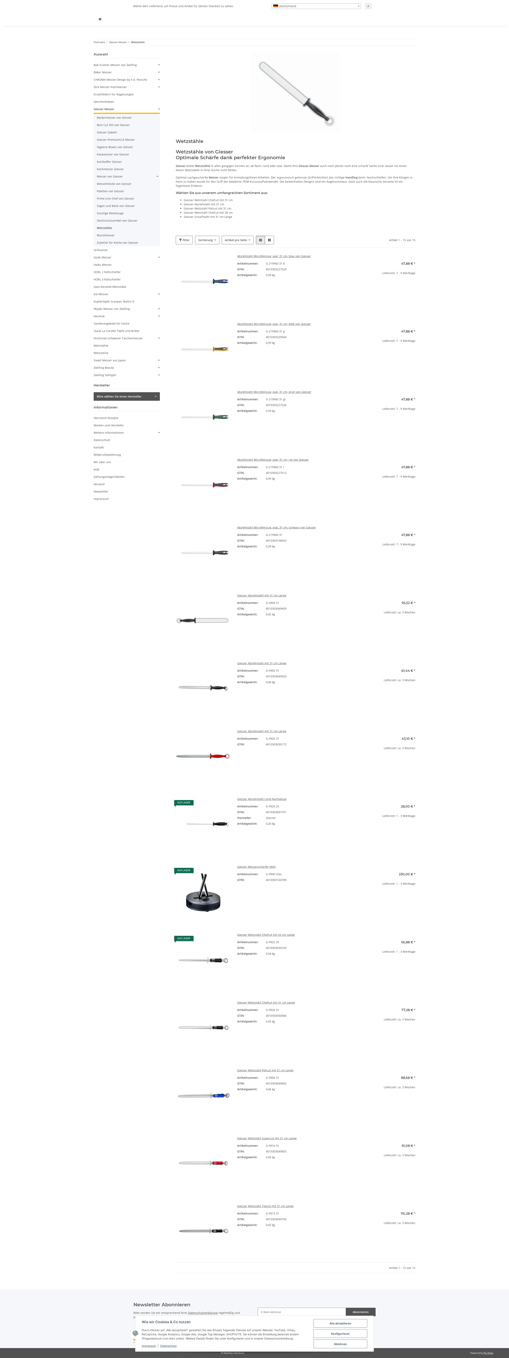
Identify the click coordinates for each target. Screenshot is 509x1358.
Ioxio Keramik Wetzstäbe (110, 287)
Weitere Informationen (109, 433)
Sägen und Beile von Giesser (116, 206)
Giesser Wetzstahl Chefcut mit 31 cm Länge (266, 1002)
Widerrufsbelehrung (107, 455)
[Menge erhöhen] (412, 286)
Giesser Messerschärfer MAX (256, 867)
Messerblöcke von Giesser (114, 184)
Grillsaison (101, 250)
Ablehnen (340, 1344)
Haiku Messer (103, 265)
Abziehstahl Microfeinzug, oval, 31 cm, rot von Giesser (273, 460)
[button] (260, 240)
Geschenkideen (104, 102)
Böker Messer (103, 72)
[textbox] (316, 6)
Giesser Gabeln (107, 132)
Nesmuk (99, 316)
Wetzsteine (101, 353)
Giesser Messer (104, 109)
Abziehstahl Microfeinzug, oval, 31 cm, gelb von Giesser (274, 324)
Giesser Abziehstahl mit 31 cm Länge (261, 595)
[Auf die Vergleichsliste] (213, 260)
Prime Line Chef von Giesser (115, 198)
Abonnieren (361, 1312)
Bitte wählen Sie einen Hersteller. (119, 396)
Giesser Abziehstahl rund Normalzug (262, 799)
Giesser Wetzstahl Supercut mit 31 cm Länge (267, 1138)
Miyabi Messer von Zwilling (112, 309)
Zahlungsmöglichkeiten (109, 477)
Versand (99, 484)
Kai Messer (101, 294)
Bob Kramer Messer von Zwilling (115, 65)
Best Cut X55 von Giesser (113, 125)
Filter (185, 240)
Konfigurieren (340, 1333)
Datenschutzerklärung (203, 1313)
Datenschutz (168, 1345)
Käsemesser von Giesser (113, 154)
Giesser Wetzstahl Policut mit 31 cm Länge (265, 1070)
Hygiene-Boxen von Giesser (115, 147)
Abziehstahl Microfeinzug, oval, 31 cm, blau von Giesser (274, 256)
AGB (96, 469)
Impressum (149, 1345)
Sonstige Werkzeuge (110, 213)
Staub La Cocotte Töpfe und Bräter (117, 331)
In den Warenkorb (388, 297)
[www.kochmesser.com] (100, 19)
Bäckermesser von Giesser (114, 117)
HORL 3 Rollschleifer (107, 279)
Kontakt (99, 447)
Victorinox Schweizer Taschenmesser (118, 338)
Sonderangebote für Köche (111, 323)
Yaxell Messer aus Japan (110, 360)
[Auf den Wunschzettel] (224, 260)
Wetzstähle (104, 228)
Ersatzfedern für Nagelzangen (114, 94)
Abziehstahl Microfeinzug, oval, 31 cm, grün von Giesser (274, 392)
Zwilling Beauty (104, 368)
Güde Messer (102, 257)
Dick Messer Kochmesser (110, 87)
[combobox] (316, 6)
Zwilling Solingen (105, 375)
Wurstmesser (106, 235)
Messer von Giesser (110, 176)
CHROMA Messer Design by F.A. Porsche (120, 79)
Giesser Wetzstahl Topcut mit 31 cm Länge (265, 1206)
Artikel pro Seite (236, 240)
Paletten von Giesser (110, 191)
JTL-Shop (488, 1353)
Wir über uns (102, 462)
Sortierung (205, 240)
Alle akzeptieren (340, 1323)
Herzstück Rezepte (106, 418)
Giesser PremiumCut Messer (116, 140)
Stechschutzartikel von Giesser (117, 220)
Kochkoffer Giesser (109, 162)
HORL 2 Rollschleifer (107, 272)
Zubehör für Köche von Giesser (117, 242)
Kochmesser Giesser (110, 169)
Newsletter (101, 491)
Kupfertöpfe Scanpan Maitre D (114, 301)
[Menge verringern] (363, 286)
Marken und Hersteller (109, 425)
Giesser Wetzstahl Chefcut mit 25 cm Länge (266, 935)
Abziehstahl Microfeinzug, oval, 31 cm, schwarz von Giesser (276, 527)
